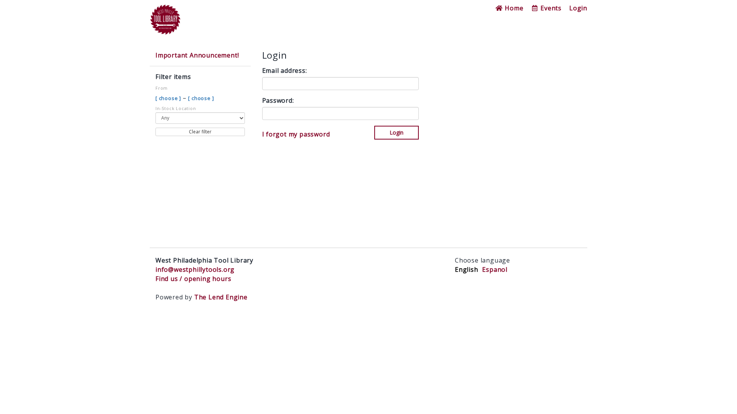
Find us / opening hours (193, 278)
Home (513, 8)
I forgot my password (296, 134)
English (466, 269)
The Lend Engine (221, 297)
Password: (278, 100)
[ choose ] (169, 98)
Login (578, 8)
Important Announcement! (197, 55)
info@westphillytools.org (195, 269)
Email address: (284, 70)
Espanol (494, 269)
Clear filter (200, 131)
